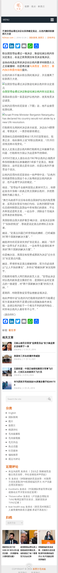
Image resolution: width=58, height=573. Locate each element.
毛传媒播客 (14, 433)
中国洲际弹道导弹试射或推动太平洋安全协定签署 (30, 490)
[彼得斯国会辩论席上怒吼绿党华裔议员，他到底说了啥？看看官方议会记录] (28, 537)
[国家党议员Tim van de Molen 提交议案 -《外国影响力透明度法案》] (10, 537)
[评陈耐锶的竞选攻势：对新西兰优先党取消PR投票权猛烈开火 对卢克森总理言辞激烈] (46, 537)
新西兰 (41, 37)
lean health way (17, 506)
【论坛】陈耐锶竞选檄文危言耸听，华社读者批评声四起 (30, 473)
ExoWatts (14, 489)
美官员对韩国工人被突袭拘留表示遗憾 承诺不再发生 (30, 508)
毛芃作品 (13, 442)
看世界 (12, 330)
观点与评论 (14, 458)
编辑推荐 (13, 454)
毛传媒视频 (14, 437)
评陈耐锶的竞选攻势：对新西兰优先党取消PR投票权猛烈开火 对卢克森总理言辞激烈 (30, 481)
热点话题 (13, 446)
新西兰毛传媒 (39, 568)
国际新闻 (33, 37)
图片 (11, 421)
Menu (6, 19)
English (12, 412)
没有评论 (51, 37)
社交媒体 (13, 450)
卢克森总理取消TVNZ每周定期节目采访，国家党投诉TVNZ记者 (29, 499)
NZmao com (7, 37)
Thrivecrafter (16, 496)
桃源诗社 (13, 429)
